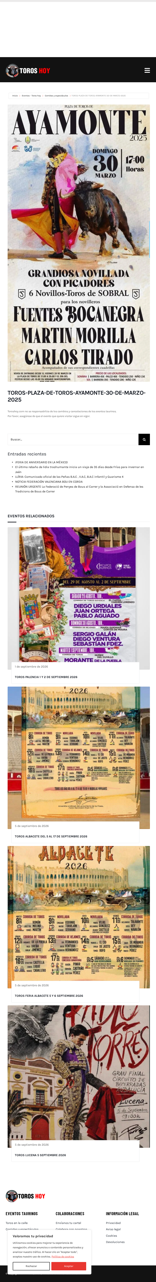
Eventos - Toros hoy (31, 95)
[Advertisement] (78, 28)
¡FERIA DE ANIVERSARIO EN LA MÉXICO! (41, 462)
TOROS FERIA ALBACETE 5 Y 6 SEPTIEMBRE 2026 (49, 996)
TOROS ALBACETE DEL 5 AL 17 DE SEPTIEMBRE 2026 (51, 836)
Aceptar (68, 1266)
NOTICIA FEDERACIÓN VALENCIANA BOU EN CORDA (49, 481)
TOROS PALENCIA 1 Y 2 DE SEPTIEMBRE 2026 (46, 677)
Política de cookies (63, 1256)
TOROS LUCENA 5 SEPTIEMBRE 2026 (40, 1155)
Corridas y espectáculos (56, 95)
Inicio (15, 95)
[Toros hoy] (28, 64)
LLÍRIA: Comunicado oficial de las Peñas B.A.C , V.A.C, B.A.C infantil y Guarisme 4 (69, 476)
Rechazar (31, 1266)
